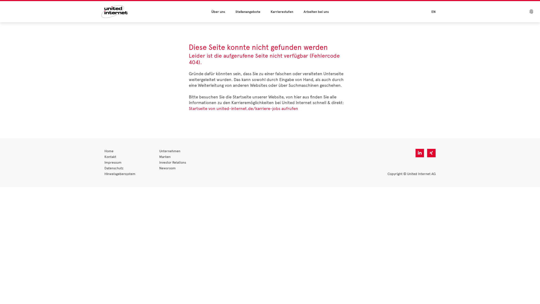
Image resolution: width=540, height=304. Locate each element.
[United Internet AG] (114, 11)
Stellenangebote (247, 12)
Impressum (113, 162)
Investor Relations (172, 162)
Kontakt (110, 157)
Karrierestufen (282, 12)
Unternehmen (169, 151)
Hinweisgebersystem (119, 174)
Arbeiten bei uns (316, 12)
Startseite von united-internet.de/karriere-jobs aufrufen (243, 108)
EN (433, 12)
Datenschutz (113, 168)
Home (108, 151)
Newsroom (167, 168)
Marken (165, 157)
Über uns (218, 12)
